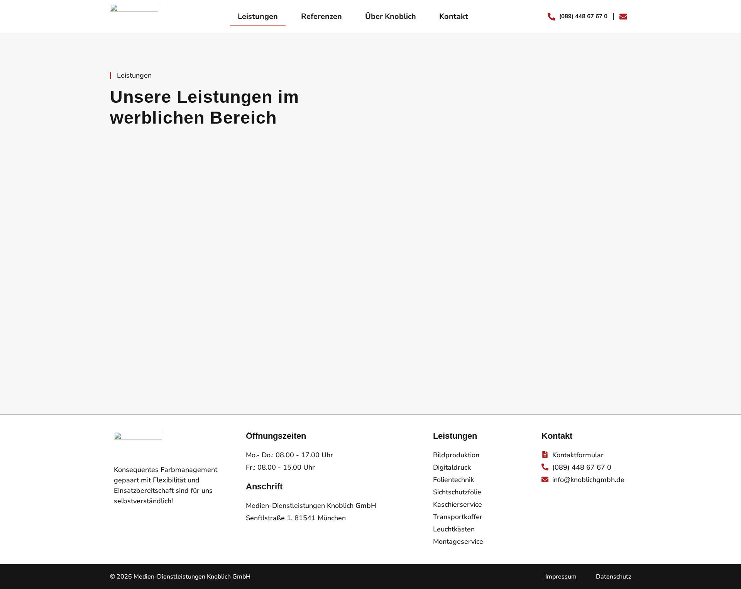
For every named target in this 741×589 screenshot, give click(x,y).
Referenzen (321, 16)
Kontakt (453, 16)
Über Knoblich (390, 16)
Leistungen (258, 16)
